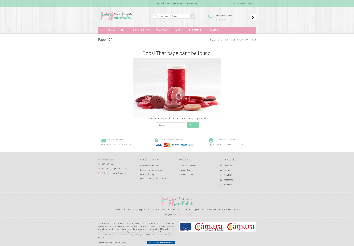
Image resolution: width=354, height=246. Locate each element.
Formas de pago (147, 174)
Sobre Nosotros (141, 30)
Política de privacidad (211, 209)
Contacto (215, 30)
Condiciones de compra (150, 165)
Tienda (111, 30)
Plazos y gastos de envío (151, 170)
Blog (177, 30)
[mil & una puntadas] (177, 201)
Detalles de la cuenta (190, 165)
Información (195, 30)
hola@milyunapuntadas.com (114, 168)
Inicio (212, 39)
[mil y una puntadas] (116, 16)
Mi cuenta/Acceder (244, 3)
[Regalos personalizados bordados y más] (101, 30)
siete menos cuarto (182, 214)
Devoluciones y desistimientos (153, 178)
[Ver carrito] (253, 17)
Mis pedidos (186, 170)
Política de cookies (230, 209)
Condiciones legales (190, 209)
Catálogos (161, 30)
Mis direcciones (187, 174)
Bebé (122, 30)
